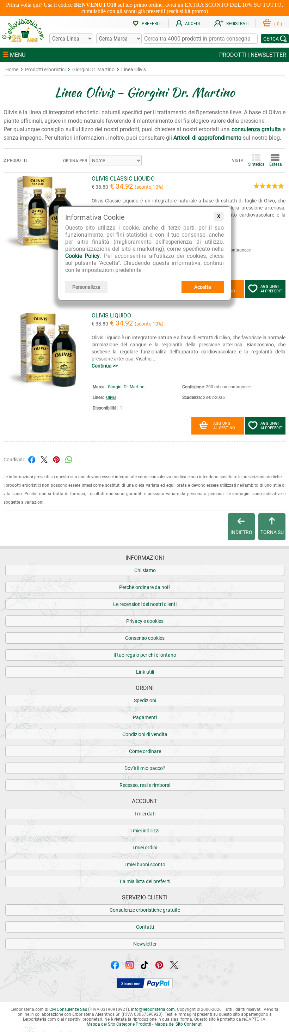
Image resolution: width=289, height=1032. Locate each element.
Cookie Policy (82, 256)
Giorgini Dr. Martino (93, 69)
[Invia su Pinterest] (56, 459)
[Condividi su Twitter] (44, 459)
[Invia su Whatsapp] (68, 459)
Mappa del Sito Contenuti (178, 1024)
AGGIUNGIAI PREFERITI (271, 288)
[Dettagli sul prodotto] (42, 251)
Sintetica (256, 164)
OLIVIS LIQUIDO (111, 315)
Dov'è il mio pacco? (144, 768)
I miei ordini (145, 847)
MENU (16, 54)
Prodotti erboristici (45, 69)
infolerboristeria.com (153, 1009)
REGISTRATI (237, 23)
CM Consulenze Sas (68, 1009)
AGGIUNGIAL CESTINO (224, 425)
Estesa (275, 164)
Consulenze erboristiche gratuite (145, 910)
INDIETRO (241, 532)
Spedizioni (145, 700)
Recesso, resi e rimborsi (144, 785)
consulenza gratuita (256, 129)
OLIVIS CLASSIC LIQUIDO (123, 178)
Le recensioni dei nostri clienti (145, 604)
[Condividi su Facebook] (31, 459)
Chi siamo (145, 570)
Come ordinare (145, 751)
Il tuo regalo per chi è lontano (144, 655)
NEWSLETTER (268, 54)
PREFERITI (151, 23)
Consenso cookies (145, 638)
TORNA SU (272, 532)
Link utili (145, 672)
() (278, 24)
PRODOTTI (232, 54)
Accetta (202, 287)
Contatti (145, 927)
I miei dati (145, 814)
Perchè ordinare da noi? (145, 587)
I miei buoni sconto (144, 864)
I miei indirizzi (144, 830)
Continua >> (105, 366)
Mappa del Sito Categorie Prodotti (119, 1024)
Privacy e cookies (145, 621)
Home (11, 69)
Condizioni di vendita (144, 734)
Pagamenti (145, 717)
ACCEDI (192, 23)
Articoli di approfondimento (207, 137)
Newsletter (145, 944)
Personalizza (86, 287)
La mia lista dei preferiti (145, 881)
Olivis (111, 397)
